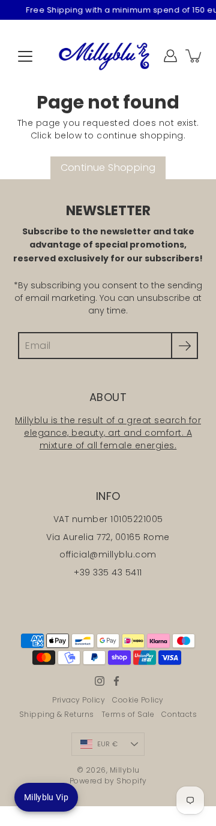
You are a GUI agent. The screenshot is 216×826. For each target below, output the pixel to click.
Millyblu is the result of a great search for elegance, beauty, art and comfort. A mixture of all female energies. (108, 432)
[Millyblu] (108, 56)
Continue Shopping (108, 167)
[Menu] (25, 56)
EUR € (107, 744)
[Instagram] (99, 681)
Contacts (179, 714)
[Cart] (194, 55)
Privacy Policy (78, 700)
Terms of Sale (128, 714)
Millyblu (125, 770)
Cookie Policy (138, 700)
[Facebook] (116, 681)
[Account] (170, 55)
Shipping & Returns (56, 714)
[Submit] (184, 345)
